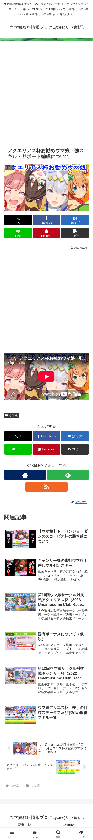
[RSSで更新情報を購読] (46, 487)
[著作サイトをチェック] (25, 475)
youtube (69, 825)
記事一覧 (24, 825)
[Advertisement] (46, 96)
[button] (75, 233)
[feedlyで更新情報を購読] (68, 475)
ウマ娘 (13, 415)
